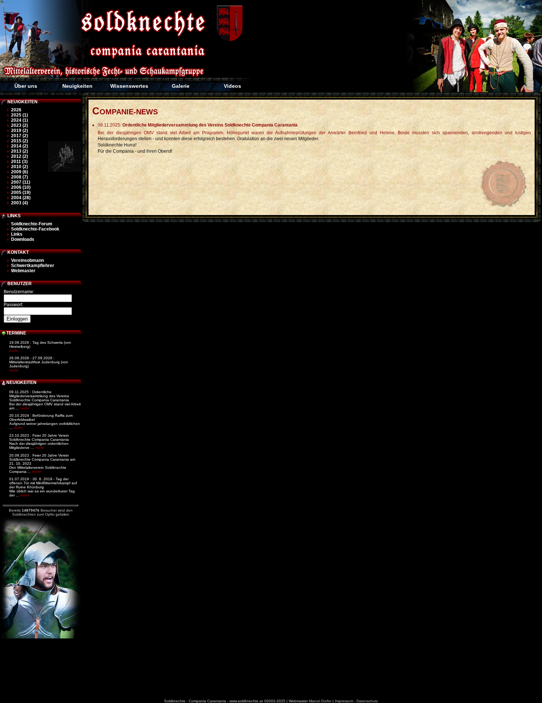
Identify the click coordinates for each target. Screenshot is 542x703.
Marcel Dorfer (320, 701)
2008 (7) (19, 177)
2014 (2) (19, 146)
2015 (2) (19, 140)
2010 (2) (19, 166)
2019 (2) (19, 130)
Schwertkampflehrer (32, 265)
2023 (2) (19, 125)
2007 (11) (20, 182)
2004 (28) (21, 197)
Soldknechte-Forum (31, 223)
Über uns (25, 86)
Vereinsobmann (27, 260)
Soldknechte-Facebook (35, 229)
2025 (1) (19, 115)
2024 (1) (19, 120)
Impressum (344, 701)
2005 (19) (21, 192)
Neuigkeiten (77, 86)
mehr (13, 351)
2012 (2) (19, 156)
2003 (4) (19, 202)
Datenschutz (367, 701)
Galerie (181, 86)
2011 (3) (19, 161)
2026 (16, 109)
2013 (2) (19, 151)
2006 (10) (21, 187)
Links (16, 234)
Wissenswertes (129, 86)
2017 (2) (19, 135)
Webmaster (23, 270)
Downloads (22, 239)
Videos (232, 86)
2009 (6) (19, 171)
